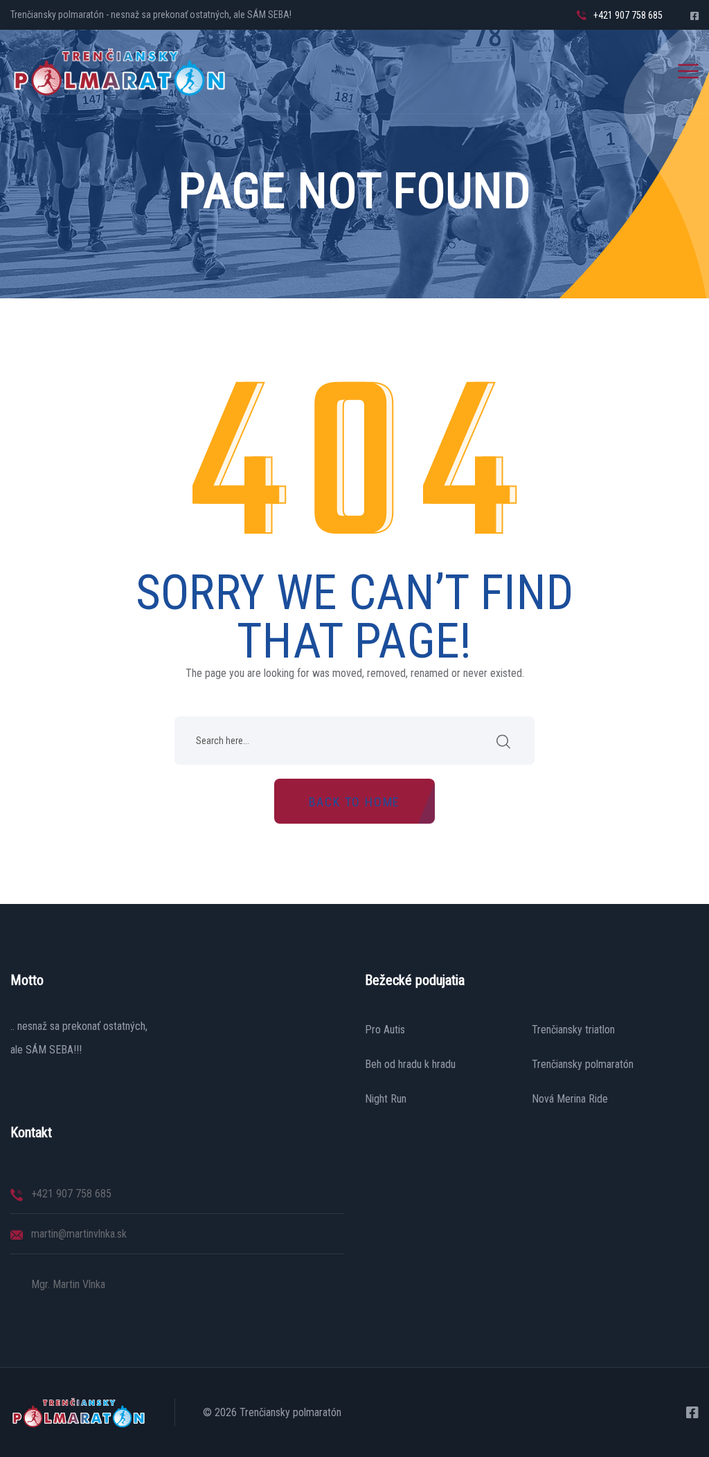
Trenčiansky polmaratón (583, 1064)
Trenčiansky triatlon (573, 1029)
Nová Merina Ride (570, 1099)
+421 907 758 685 (628, 15)
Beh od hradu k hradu (410, 1064)
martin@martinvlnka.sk (79, 1233)
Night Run (385, 1099)
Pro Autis (385, 1029)
